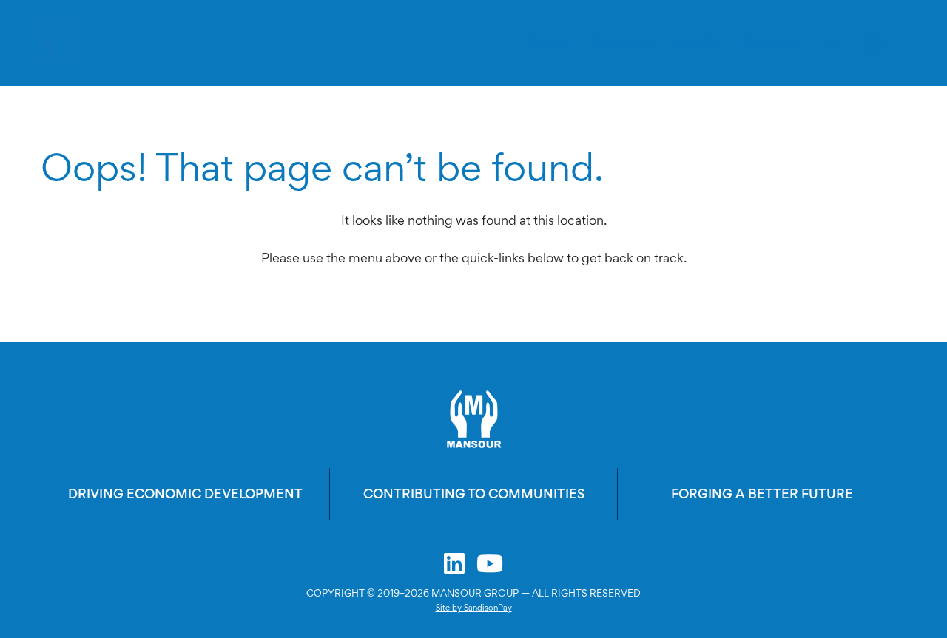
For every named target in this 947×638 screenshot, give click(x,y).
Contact (771, 43)
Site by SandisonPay (474, 608)
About (548, 43)
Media (698, 43)
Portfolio (623, 43)
